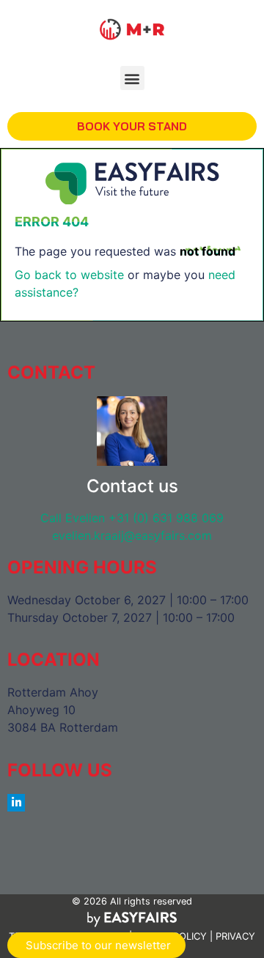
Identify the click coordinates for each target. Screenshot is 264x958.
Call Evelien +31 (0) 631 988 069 (132, 517)
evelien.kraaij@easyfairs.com (132, 535)
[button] (132, 78)
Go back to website (69, 274)
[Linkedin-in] (16, 803)
